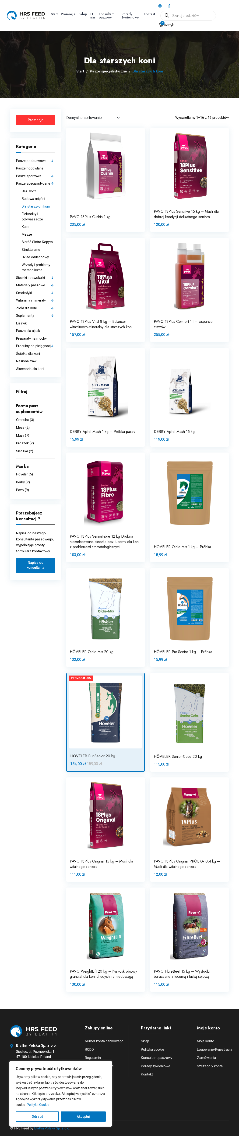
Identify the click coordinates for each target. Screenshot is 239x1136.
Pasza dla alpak (28, 331)
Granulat (22, 420)
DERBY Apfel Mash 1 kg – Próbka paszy (102, 431)
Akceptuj (83, 1116)
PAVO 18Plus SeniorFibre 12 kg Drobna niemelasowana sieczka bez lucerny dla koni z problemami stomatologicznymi (104, 542)
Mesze (27, 234)
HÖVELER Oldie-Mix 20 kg (91, 651)
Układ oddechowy (35, 257)
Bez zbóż (29, 191)
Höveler (22, 474)
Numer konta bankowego (104, 1041)
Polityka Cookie (38, 1105)
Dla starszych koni (36, 206)
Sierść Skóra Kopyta (37, 242)
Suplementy (25, 315)
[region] (60, 1094)
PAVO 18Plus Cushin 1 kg (90, 216)
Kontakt (149, 14)
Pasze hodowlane (29, 168)
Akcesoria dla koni (30, 369)
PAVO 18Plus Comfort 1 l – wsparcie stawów (183, 324)
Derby (20, 482)
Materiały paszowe (30, 285)
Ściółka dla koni (28, 354)
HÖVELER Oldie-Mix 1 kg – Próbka (182, 547)
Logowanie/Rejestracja (214, 1049)
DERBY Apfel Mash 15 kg (174, 431)
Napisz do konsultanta (35, 565)
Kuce (25, 227)
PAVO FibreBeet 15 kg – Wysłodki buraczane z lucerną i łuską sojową (182, 974)
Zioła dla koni (26, 308)
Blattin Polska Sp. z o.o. (52, 1128)
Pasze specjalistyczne (108, 71)
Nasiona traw (26, 361)
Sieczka (22, 451)
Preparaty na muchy (31, 338)
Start (54, 14)
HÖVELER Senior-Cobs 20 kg (178, 756)
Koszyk (168, 25)
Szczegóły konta (210, 1066)
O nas (92, 15)
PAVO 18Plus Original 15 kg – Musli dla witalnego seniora (101, 864)
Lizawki (21, 323)
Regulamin (93, 1058)
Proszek (22, 443)
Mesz (20, 427)
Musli (20, 435)
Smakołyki (24, 293)
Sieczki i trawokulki (30, 278)
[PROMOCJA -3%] (105, 712)
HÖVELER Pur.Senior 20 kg (92, 756)
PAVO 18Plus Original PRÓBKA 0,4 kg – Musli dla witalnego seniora (187, 864)
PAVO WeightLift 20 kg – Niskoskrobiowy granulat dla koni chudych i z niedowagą (103, 974)
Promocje (68, 14)
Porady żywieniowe (130, 15)
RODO (89, 1049)
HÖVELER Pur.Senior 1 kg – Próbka (183, 651)
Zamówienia (206, 1058)
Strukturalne (31, 250)
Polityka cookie (152, 1049)
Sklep (83, 14)
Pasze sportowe (28, 176)
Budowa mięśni (33, 199)
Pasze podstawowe (31, 161)
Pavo (20, 490)
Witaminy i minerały (31, 300)
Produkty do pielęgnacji (33, 346)
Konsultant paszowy (106, 15)
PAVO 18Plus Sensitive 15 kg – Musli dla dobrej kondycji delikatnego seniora (186, 214)
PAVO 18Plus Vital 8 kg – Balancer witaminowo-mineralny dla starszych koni (101, 324)
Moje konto (205, 1041)
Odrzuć (37, 1116)
